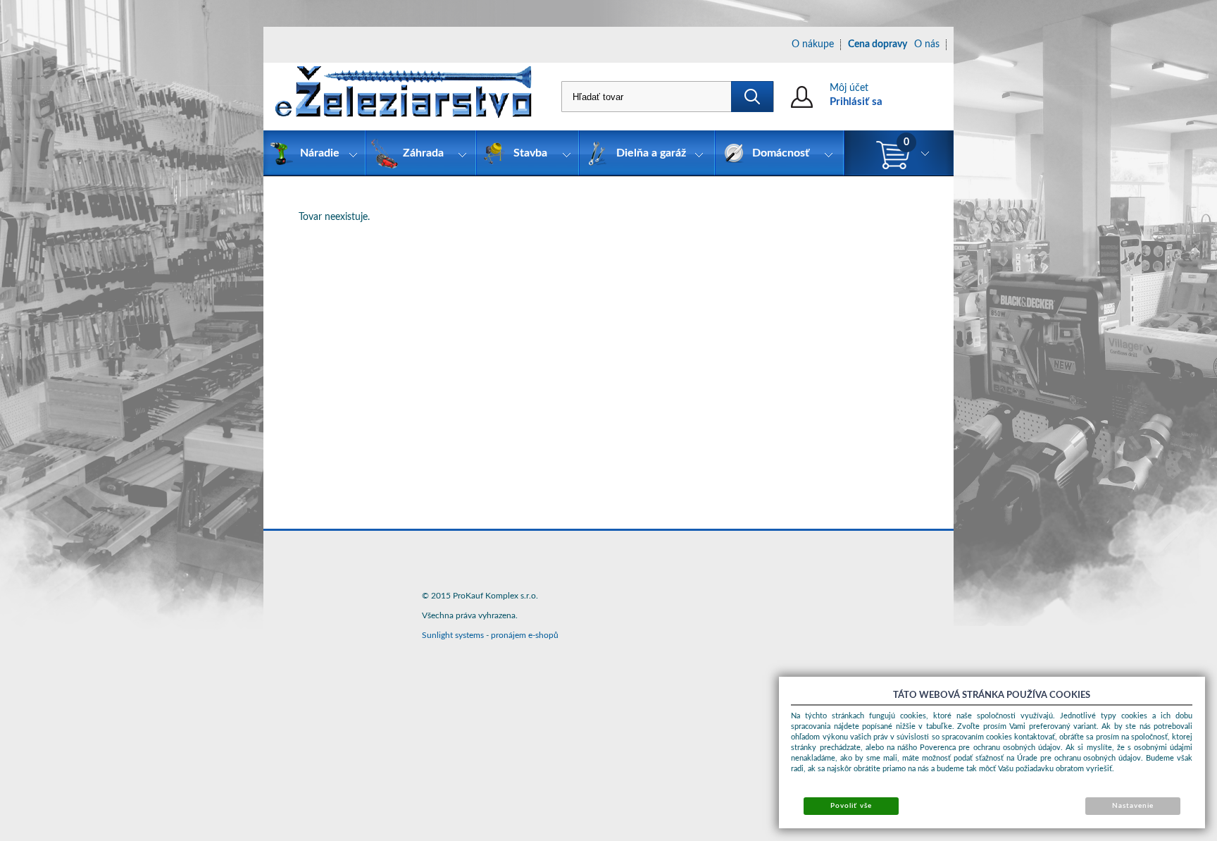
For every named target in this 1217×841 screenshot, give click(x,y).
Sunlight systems (453, 635)
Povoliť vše (850, 805)
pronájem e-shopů (524, 635)
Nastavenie (1133, 805)
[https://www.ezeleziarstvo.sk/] (403, 96)
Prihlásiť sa (856, 102)
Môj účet (849, 88)
